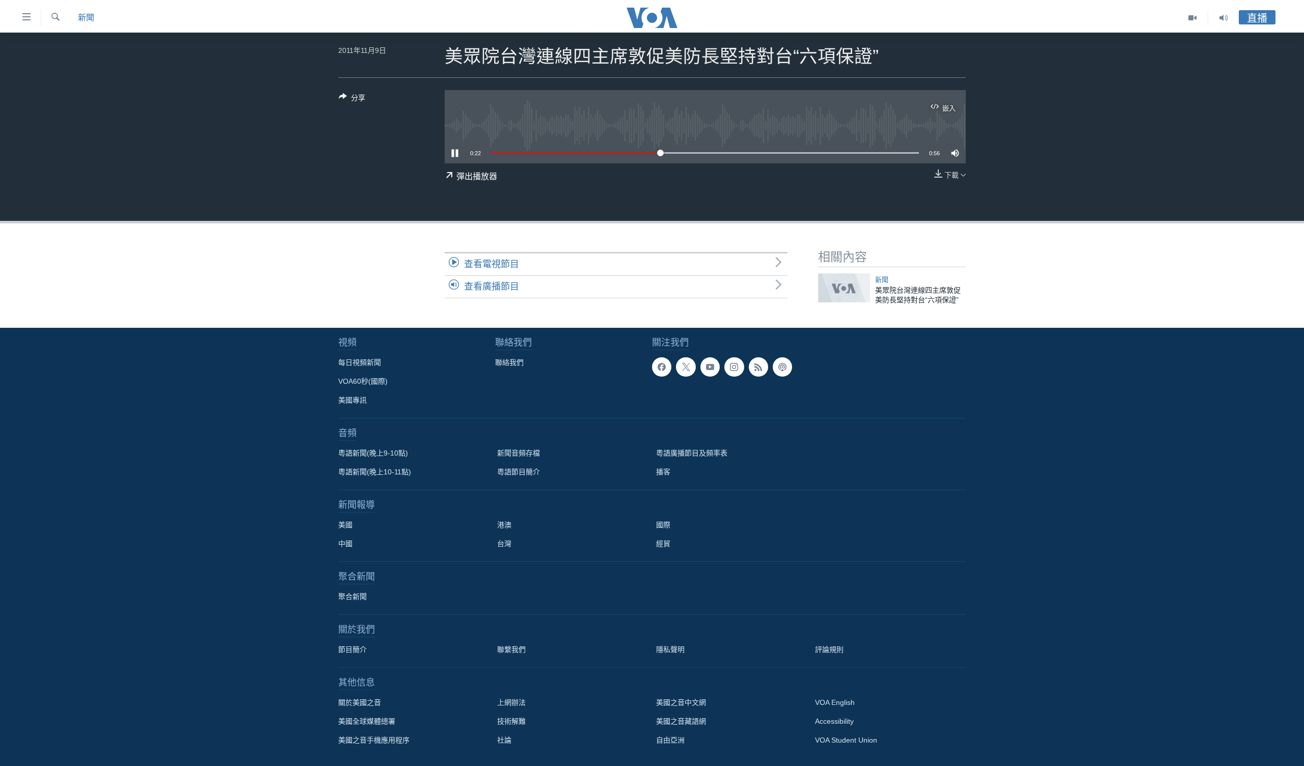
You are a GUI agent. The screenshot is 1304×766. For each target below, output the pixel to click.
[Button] (352, 99)
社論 (504, 740)
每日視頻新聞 (359, 362)
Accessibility (834, 721)
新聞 (86, 17)
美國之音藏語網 (681, 721)
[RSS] (758, 367)
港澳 (504, 525)
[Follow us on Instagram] (734, 367)
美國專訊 (352, 400)
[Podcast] (782, 367)
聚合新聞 (352, 596)
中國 (345, 544)
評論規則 (829, 649)
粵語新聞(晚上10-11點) (374, 472)
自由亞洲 (670, 740)
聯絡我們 (509, 362)
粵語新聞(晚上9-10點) (373, 453)
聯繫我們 (511, 649)
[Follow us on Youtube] (710, 367)
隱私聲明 (670, 649)
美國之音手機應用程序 (374, 740)
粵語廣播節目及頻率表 (691, 453)
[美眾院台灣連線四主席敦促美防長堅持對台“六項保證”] (844, 287)
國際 (663, 525)
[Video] (1192, 17)
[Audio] (1223, 17)
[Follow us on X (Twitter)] (685, 367)
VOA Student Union (846, 740)
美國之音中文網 (681, 702)
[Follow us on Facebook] (661, 367)
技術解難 (511, 721)
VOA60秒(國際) (363, 381)
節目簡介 (352, 649)
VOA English (835, 702)
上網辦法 (511, 702)
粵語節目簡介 (518, 472)
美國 (345, 525)
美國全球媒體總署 (366, 721)
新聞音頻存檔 (518, 453)
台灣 (504, 544)
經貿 (663, 544)
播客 (663, 472)
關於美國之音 (359, 702)
